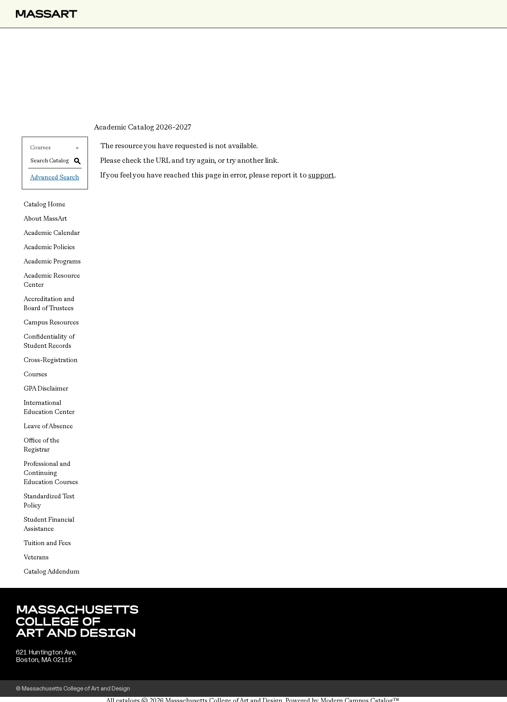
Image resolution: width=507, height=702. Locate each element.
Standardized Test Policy (49, 501)
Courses (35, 375)
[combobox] (55, 148)
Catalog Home (44, 205)
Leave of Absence (48, 426)
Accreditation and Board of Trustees (49, 304)
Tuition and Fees (47, 543)
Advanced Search (54, 178)
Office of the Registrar (41, 445)
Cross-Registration (51, 360)
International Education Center (49, 408)
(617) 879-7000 (40, 667)
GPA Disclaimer (46, 389)
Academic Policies (49, 247)
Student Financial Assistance (49, 524)
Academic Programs (52, 262)
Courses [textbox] (40, 148)
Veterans (36, 558)
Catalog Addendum (52, 572)
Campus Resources (51, 323)
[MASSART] (46, 14)
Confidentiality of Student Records (49, 341)
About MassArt (45, 219)
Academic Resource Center (52, 280)
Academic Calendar (52, 233)
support (321, 175)
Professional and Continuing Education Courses (51, 473)
